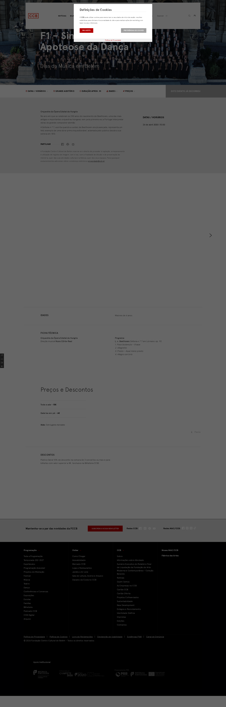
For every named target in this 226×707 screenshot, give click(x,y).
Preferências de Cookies (134, 30)
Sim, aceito (86, 30)
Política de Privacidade (113, 40)
